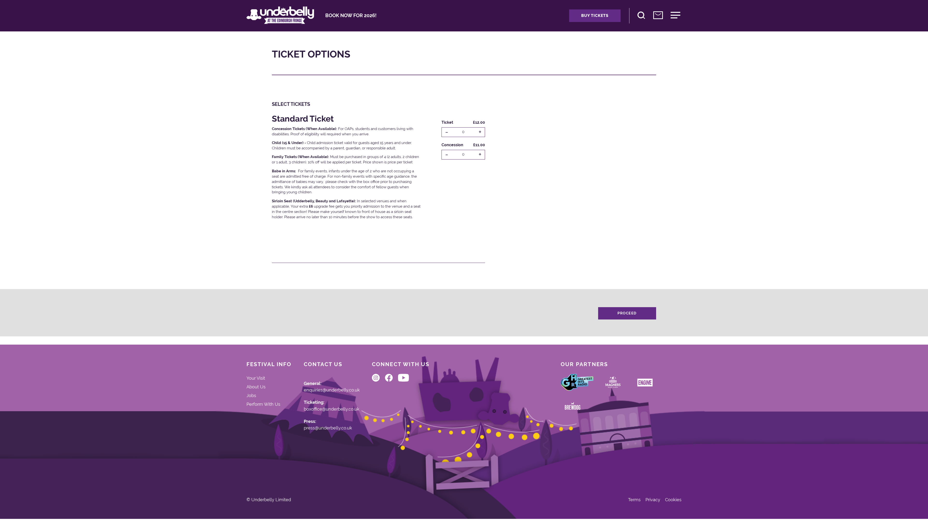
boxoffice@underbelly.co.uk (331, 409)
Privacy (652, 500)
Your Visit (255, 378)
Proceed (627, 313)
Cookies (673, 500)
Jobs (251, 395)
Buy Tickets (595, 15)
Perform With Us (263, 404)
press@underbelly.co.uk (328, 428)
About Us (256, 386)
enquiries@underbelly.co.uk (332, 390)
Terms (634, 500)
